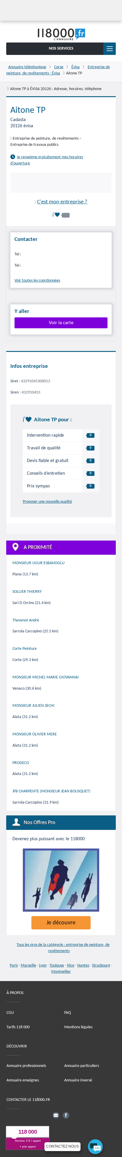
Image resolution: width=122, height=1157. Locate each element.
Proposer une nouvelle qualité (47, 502)
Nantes (83, 965)
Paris (14, 965)
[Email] (56, 1115)
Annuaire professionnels (26, 1066)
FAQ (67, 1012)
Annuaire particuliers (81, 1066)
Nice (70, 965)
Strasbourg (101, 965)
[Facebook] (66, 1115)
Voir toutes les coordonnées (37, 280)
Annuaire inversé (78, 1080)
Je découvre (61, 923)
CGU (10, 1012)
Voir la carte (61, 322)
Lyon (42, 965)
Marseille (28, 965)
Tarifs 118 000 (18, 1027)
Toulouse (56, 965)
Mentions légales (78, 1027)
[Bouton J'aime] (61, 214)
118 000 (27, 1132)
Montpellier (61, 972)
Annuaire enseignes (23, 1080)
